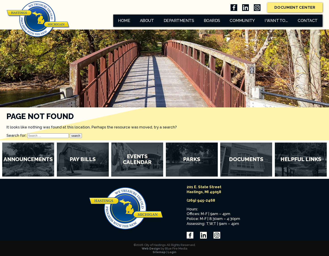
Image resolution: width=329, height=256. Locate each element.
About (147, 20)
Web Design (151, 248)
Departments (179, 20)
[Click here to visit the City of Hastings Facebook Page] (234, 7)
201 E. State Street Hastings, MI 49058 (204, 189)
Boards (212, 20)
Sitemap (159, 252)
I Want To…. (276, 20)
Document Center (294, 7)
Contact (308, 20)
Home (124, 20)
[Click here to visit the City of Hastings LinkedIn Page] (245, 7)
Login (172, 252)
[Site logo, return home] (126, 230)
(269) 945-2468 (201, 200)
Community (242, 20)
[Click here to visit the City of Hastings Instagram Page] (257, 7)
